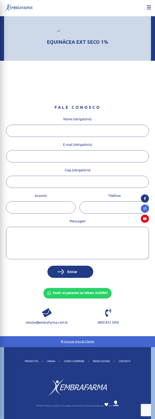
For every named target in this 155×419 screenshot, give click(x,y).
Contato (124, 361)
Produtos (31, 361)
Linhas (51, 361)
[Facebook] (145, 198)
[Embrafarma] (18, 8)
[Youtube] (145, 219)
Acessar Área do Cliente (79, 341)
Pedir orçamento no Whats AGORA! (80, 293)
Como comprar (74, 361)
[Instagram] (145, 209)
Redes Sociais (101, 361)
